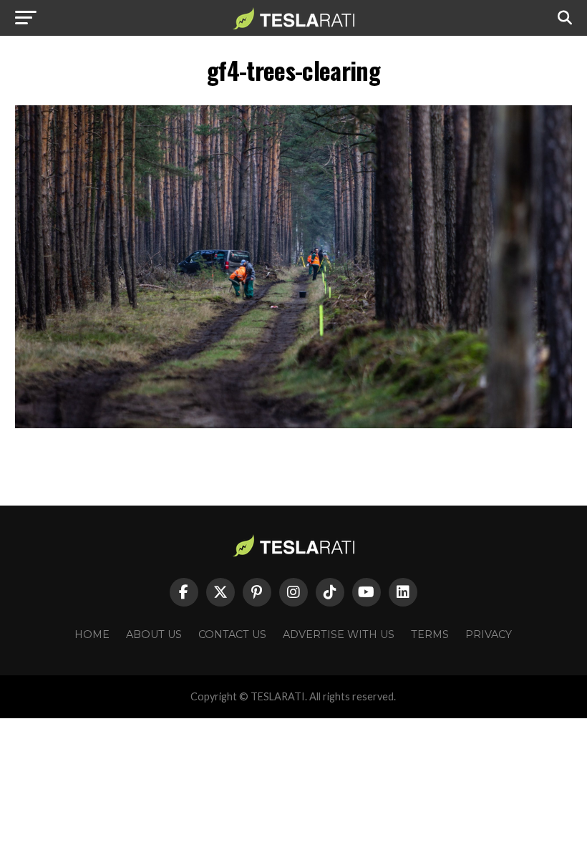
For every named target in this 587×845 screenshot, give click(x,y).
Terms (430, 634)
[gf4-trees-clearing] (293, 424)
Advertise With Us (338, 634)
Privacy (488, 634)
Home (92, 634)
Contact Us (232, 634)
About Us (154, 634)
